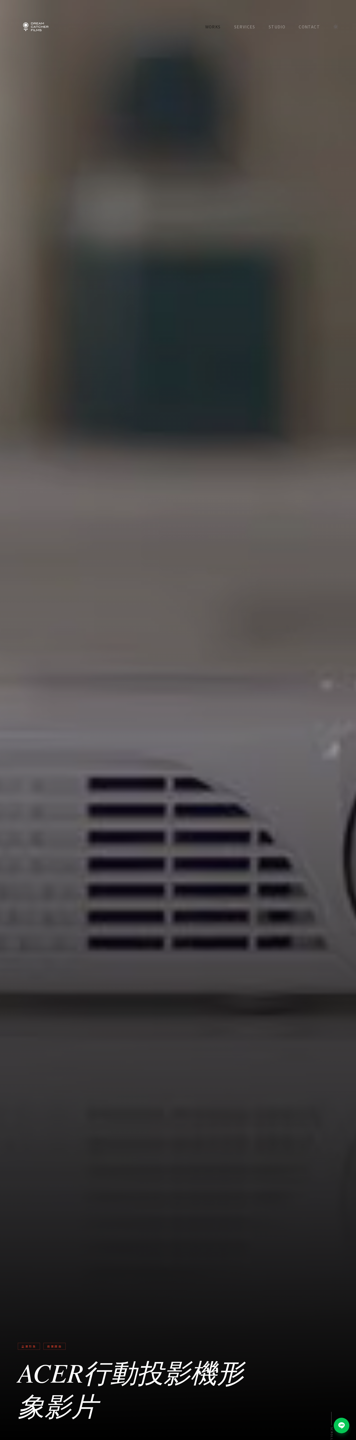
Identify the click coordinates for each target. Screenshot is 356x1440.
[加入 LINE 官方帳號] (341, 1425)
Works (213, 27)
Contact (309, 27)
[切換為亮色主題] (335, 26)
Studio (277, 27)
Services (244, 27)
